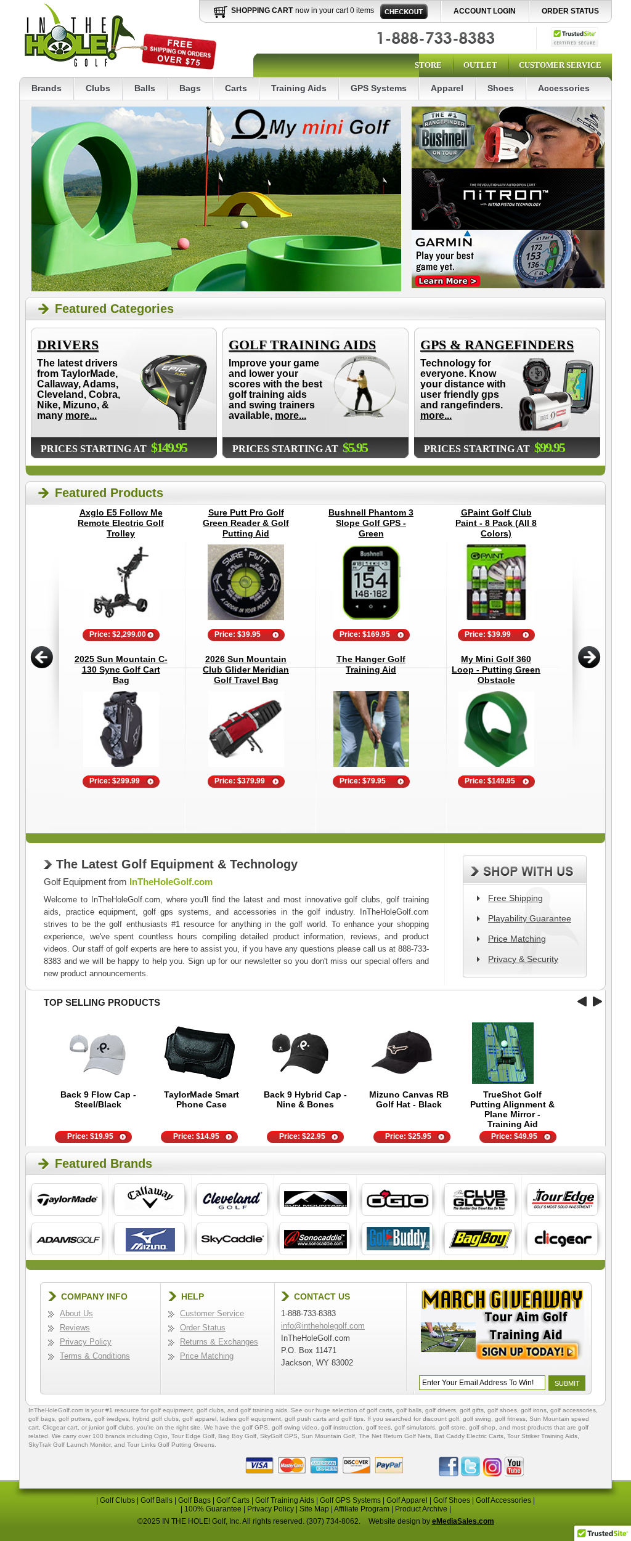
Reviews (75, 1327)
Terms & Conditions (95, 1356)
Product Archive (421, 1509)
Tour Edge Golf (192, 1436)
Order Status (570, 11)
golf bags (41, 1418)
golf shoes (502, 1410)
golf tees (378, 1427)
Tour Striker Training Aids (542, 1436)
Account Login (485, 11)
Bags (190, 88)
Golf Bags (194, 1500)
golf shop (482, 1427)
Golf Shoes (451, 1500)
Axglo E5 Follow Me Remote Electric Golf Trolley (121, 523)
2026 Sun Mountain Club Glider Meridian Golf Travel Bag (246, 669)
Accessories (564, 88)
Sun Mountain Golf (328, 1436)
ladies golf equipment (250, 1418)
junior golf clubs (111, 1427)
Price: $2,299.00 (117, 634)
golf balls (408, 1410)
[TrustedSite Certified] (574, 37)
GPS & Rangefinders (497, 344)
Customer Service (560, 65)
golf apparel (199, 1418)
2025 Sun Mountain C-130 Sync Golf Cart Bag (121, 669)
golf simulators (414, 1427)
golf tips (352, 1418)
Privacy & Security (523, 959)
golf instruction (341, 1427)
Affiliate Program (361, 1509)
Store (428, 65)
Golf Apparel (407, 1500)
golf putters (75, 1418)
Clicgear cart (60, 1427)
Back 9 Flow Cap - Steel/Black (98, 1099)
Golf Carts (233, 1500)
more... (81, 415)
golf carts (380, 1410)
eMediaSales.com (463, 1521)
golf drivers (440, 1410)
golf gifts (472, 1410)
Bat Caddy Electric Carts (468, 1436)
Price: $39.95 (237, 634)
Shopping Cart (262, 10)
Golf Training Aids (302, 344)
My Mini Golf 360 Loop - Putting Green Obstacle (496, 669)
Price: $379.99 (239, 781)
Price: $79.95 (363, 781)
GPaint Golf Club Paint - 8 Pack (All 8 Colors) (496, 523)
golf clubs (210, 1410)
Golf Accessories (503, 1500)
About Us (76, 1313)
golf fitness (510, 1418)
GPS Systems (379, 88)
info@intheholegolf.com (323, 1325)
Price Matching (517, 939)
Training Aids (299, 88)
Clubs (98, 88)
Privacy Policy (86, 1341)
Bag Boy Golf (237, 1436)
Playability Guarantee (529, 918)
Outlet (480, 65)
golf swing (477, 1418)
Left (41, 657)
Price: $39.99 (488, 634)
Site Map (314, 1509)
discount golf (441, 1418)
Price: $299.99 (114, 781)
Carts (236, 88)
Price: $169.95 (365, 634)
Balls (144, 88)
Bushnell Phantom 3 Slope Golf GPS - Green (370, 523)
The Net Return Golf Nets (395, 1436)
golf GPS (255, 1427)
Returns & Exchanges (219, 1341)
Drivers (68, 344)
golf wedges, (113, 1418)
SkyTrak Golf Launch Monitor (69, 1444)
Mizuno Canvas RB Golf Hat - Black (409, 1099)
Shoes (500, 88)
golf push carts (306, 1418)
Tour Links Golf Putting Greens (170, 1444)
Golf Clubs (117, 1500)
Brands (46, 88)
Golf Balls (156, 1500)
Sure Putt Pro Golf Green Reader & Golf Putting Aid (246, 523)
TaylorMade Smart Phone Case (201, 1099)
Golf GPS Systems (350, 1500)
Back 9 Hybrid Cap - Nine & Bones (305, 1099)
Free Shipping (515, 898)
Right (589, 657)
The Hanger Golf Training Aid (370, 664)
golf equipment (171, 1410)
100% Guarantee (213, 1509)
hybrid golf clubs (155, 1418)
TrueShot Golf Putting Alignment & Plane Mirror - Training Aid (512, 1109)
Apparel (447, 88)
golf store (452, 1427)
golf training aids (263, 1410)
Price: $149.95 (490, 781)
